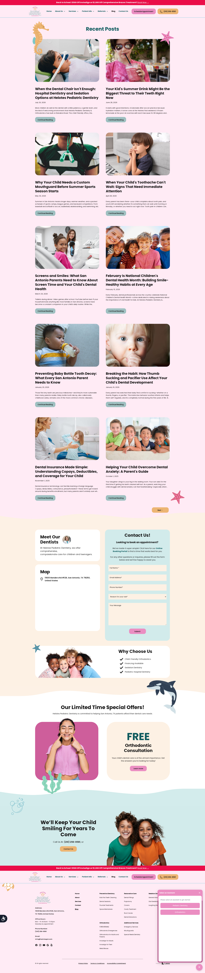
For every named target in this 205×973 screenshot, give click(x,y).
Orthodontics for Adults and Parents (109, 936)
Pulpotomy (128, 901)
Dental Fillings (129, 897)
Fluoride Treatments (106, 905)
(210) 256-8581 (72, 841)
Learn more (138, 768)
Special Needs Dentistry (132, 934)
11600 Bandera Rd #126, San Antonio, (49, 911)
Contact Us (123, 11)
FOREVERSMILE (104, 927)
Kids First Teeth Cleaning (108, 897)
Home (49, 11)
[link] (35, 11)
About (77, 897)
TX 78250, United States (44, 914)
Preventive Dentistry (107, 893)
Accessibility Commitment (116, 963)
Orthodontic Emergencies (108, 930)
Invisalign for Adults (106, 940)
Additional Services (131, 923)
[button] (60, 11)
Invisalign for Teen (106, 944)
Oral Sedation (153, 901)
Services (78, 901)
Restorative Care (130, 893)
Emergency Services (131, 927)
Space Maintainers (106, 909)
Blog (113, 11)
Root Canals (128, 913)
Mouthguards (129, 930)
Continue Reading (45, 120)
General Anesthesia (155, 897)
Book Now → (143, 2)
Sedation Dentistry (155, 893)
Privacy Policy (83, 963)
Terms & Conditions (97, 963)
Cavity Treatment (130, 909)
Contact (78, 905)
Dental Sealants (105, 901)
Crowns (126, 905)
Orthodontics (104, 923)
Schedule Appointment (143, 11)
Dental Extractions (130, 917)
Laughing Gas (153, 905)
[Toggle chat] (199, 967)
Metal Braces (104, 948)
